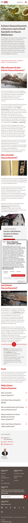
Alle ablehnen (8, 278)
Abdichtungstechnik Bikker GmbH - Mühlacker (12, 60)
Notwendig (6, 271)
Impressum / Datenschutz (21, 517)
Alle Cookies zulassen (18, 275)
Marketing (6, 272)
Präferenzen (12, 271)
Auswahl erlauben (19, 278)
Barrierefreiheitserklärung (7, 517)
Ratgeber (3, 62)
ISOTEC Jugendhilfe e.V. (5, 476)
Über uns (3, 473)
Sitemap (3, 519)
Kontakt (20, 2)
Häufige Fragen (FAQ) (18, 476)
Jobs (2, 480)
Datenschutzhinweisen (7, 268)
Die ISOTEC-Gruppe (19, 473)
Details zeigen (20, 281)
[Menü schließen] (26, 2)
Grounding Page (5, 483)
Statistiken (19, 271)
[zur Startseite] (4, 2)
